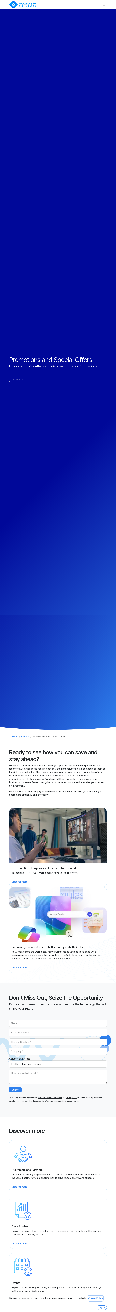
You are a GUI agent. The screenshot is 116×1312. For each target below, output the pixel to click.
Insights (25, 736)
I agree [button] (102, 1307)
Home (14, 736)
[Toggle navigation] (104, 4)
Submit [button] (15, 1089)
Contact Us (18, 379)
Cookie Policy (95, 1298)
